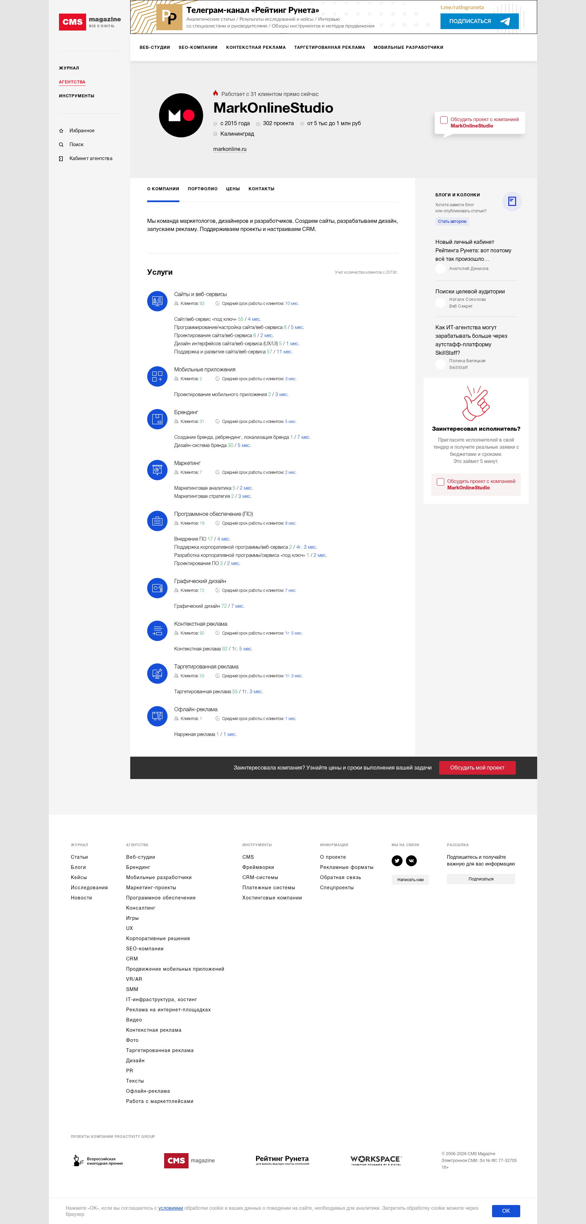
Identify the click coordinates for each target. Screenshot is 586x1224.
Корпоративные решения (158, 938)
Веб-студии (140, 857)
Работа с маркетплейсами (160, 1101)
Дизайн (135, 1060)
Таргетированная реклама (160, 1050)
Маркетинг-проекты (151, 887)
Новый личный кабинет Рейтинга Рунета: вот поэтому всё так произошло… (473, 250)
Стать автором (452, 221)
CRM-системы (260, 877)
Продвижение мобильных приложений (175, 969)
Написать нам (410, 879)
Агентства (72, 82)
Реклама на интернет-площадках (168, 1009)
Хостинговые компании (272, 897)
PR (129, 1070)
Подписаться (481, 879)
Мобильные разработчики (159, 877)
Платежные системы (268, 887)
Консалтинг (141, 908)
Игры (132, 918)
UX (129, 928)
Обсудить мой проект (477, 768)
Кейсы (79, 877)
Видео (134, 1020)
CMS (248, 857)
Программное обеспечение (161, 897)
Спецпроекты (337, 887)
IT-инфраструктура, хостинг (161, 999)
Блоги (78, 867)
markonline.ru (230, 149)
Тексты (135, 1081)
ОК (506, 1211)
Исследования (89, 887)
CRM (132, 958)
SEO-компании (145, 948)
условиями (170, 1208)
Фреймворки (258, 867)
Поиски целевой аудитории (470, 292)
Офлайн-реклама (148, 1091)
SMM (132, 989)
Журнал (69, 68)
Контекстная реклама (154, 1030)
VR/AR (134, 979)
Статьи (79, 857)
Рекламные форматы (347, 867)
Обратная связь (340, 877)
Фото (132, 1040)
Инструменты (77, 96)
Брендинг (138, 867)
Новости (81, 897)
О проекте (333, 857)
